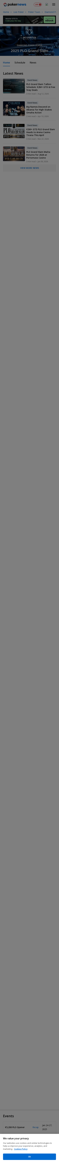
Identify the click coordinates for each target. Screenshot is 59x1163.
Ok (29, 1156)
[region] (29, 1148)
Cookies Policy (21, 1149)
